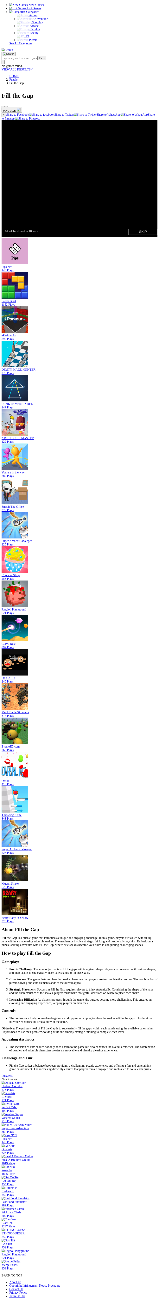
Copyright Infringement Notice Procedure (34, 1285)
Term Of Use (17, 1296)
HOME (14, 76)
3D (12, 1075)
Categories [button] (32, 11)
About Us (15, 1282)
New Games (36, 4)
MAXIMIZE (9, 110)
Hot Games (33, 8)
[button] (7, 50)
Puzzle (13, 79)
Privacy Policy (18, 1292)
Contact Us (16, 1289)
